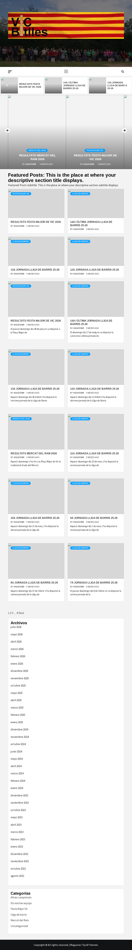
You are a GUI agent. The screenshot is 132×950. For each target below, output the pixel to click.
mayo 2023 (17, 817)
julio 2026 (16, 627)
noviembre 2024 (20, 737)
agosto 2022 (17, 876)
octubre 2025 (18, 685)
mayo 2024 (17, 758)
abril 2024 (16, 766)
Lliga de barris (80, 194)
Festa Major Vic (95, 150)
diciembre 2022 (19, 854)
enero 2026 (17, 663)
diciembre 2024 (19, 729)
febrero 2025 (18, 715)
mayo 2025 (17, 693)
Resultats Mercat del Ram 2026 (117, 85)
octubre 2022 (18, 868)
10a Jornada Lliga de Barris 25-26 (35, 518)
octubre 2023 (18, 810)
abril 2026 (16, 641)
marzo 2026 (17, 649)
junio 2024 (16, 751)
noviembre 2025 (20, 678)
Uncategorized (19, 926)
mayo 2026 (17, 634)
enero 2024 (17, 788)
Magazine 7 (76, 944)
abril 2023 (16, 824)
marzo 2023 (17, 832)
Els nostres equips (21, 903)
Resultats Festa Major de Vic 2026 (36, 222)
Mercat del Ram (37, 150)
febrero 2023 (18, 839)
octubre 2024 (18, 744)
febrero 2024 (18, 781)
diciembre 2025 (19, 671)
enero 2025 (17, 722)
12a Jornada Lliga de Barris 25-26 (73, 85)
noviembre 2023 (20, 802)
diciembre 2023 (19, 795)
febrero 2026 (18, 656)
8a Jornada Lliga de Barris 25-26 (34, 582)
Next (21, 613)
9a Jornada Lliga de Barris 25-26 (94, 518)
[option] (22, 85)
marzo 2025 (17, 707)
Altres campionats (21, 897)
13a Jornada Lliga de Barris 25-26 (29, 85)
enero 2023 (17, 846)
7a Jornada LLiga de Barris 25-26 (94, 582)
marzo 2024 (17, 773)
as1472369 (31, 164)
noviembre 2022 (20, 861)
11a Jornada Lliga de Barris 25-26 (94, 453)
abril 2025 (16, 700)
